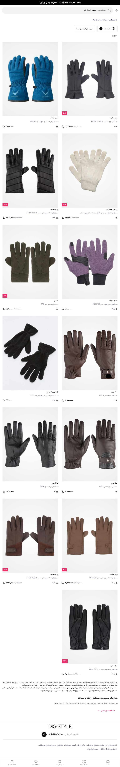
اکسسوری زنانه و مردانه (110, 691)
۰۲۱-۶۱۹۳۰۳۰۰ (55, 734)
